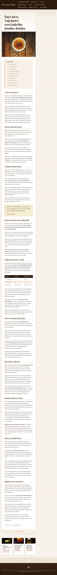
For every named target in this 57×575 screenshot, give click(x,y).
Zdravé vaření (43, 7)
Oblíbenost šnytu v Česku (13, 73)
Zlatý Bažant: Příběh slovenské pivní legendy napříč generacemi (18, 547)
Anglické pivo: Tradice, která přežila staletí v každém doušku (29, 547)
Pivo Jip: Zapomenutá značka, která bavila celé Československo (7, 548)
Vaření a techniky (33, 7)
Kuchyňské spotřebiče (23, 1)
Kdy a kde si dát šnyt (12, 78)
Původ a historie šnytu (13, 66)
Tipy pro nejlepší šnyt (13, 82)
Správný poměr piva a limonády (14, 71)
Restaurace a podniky (40, 4)
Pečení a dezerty (22, 4)
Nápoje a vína (34, 1)
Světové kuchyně (22, 7)
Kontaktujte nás (18, 524)
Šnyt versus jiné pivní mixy (13, 75)
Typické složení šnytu (13, 68)
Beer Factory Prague (8, 5)
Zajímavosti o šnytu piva (13, 85)
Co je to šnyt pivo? (12, 64)
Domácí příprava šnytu (13, 80)
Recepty (30, 4)
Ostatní (42, 1)
